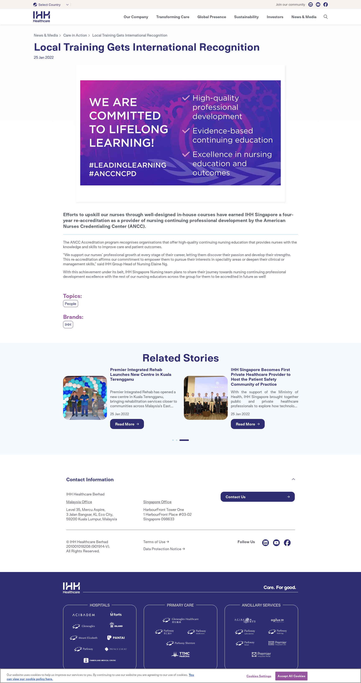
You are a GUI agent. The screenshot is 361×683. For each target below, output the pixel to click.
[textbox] (47, 5)
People (70, 303)
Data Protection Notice (162, 548)
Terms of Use (154, 541)
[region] (180, 676)
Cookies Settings (259, 676)
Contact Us (235, 496)
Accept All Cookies (291, 676)
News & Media (46, 35)
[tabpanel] (180, 133)
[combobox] (52, 5)
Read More (124, 423)
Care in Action (75, 35)
